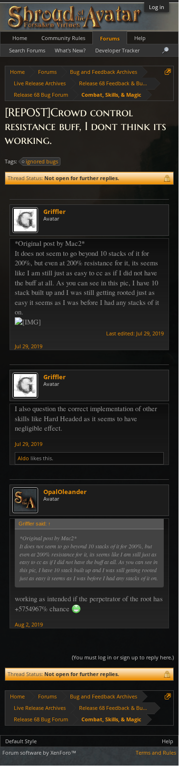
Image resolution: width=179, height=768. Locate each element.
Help (140, 37)
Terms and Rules (156, 752)
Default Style (21, 741)
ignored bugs (42, 161)
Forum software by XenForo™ (39, 752)
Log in (156, 6)
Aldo (23, 458)
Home (19, 37)
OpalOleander (65, 491)
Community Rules (63, 37)
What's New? (70, 50)
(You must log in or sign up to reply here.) (123, 657)
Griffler (54, 211)
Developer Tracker (117, 50)
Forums (109, 38)
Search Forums (27, 50)
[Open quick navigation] (168, 72)
